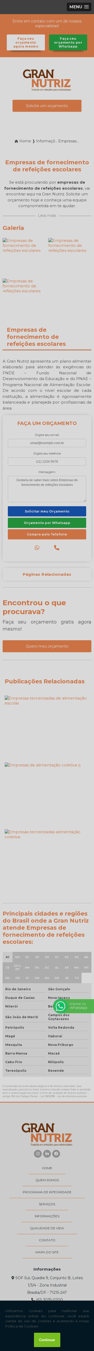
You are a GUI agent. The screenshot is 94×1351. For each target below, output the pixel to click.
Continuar (47, 1340)
